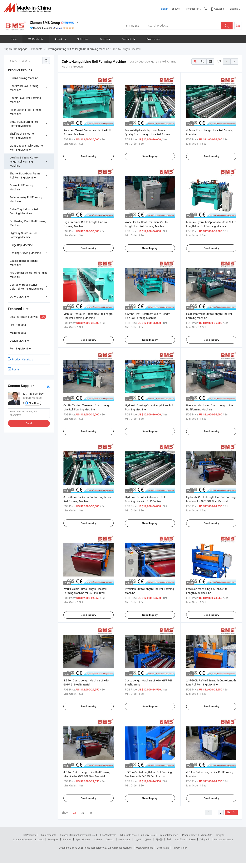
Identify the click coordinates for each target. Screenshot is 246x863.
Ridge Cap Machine (21, 245)
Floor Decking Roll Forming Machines (26, 112)
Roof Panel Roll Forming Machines (24, 88)
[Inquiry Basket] (206, 8)
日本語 (159, 839)
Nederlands (124, 839)
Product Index (189, 834)
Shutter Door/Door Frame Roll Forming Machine (25, 175)
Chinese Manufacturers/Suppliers (77, 834)
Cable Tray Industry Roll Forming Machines (24, 211)
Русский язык (83, 839)
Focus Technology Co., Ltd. (98, 847)
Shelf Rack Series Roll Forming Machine (22, 135)
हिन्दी (169, 839)
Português (53, 839)
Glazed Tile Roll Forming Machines (24, 263)
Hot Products (29, 834)
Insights (220, 834)
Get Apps (219, 8)
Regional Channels (168, 834)
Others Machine (19, 296)
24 (74, 812)
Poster (16, 369)
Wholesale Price (128, 834)
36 (82, 812)
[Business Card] (48, 386)
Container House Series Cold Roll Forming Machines (26, 286)
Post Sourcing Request (238, 25)
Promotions (153, 39)
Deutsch (110, 839)
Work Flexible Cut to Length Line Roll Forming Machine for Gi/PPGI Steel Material (84, 593)
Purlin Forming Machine (24, 78)
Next (230, 812)
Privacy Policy (180, 847)
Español (39, 839)
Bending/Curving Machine (25, 253)
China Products (48, 834)
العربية (137, 839)
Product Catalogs (22, 359)
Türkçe (192, 839)
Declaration (163, 847)
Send (29, 423)
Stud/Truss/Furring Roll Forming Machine (24, 124)
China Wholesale (107, 834)
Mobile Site (206, 834)
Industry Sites (148, 834)
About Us (60, 39)
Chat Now (34, 403)
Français (66, 839)
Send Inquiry (88, 156)
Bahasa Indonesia (223, 839)
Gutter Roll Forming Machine (21, 187)
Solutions (82, 39)
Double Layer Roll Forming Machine (25, 100)
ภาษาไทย (180, 839)
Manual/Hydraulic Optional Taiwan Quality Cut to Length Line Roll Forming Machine (148, 134)
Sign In (164, 8)
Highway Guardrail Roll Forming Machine (23, 235)
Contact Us (128, 39)
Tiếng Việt (204, 839)
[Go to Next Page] (234, 61)
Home (13, 39)
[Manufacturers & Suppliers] (28, 7)
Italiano (98, 839)
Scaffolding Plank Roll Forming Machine (28, 223)
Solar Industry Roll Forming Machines (26, 199)
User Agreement (144, 847)
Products (37, 39)
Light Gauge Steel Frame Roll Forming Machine (27, 147)
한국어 (148, 839)
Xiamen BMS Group (45, 23)
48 (91, 812)
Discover (105, 39)
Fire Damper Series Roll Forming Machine (28, 274)
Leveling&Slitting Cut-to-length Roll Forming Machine (24, 161)
